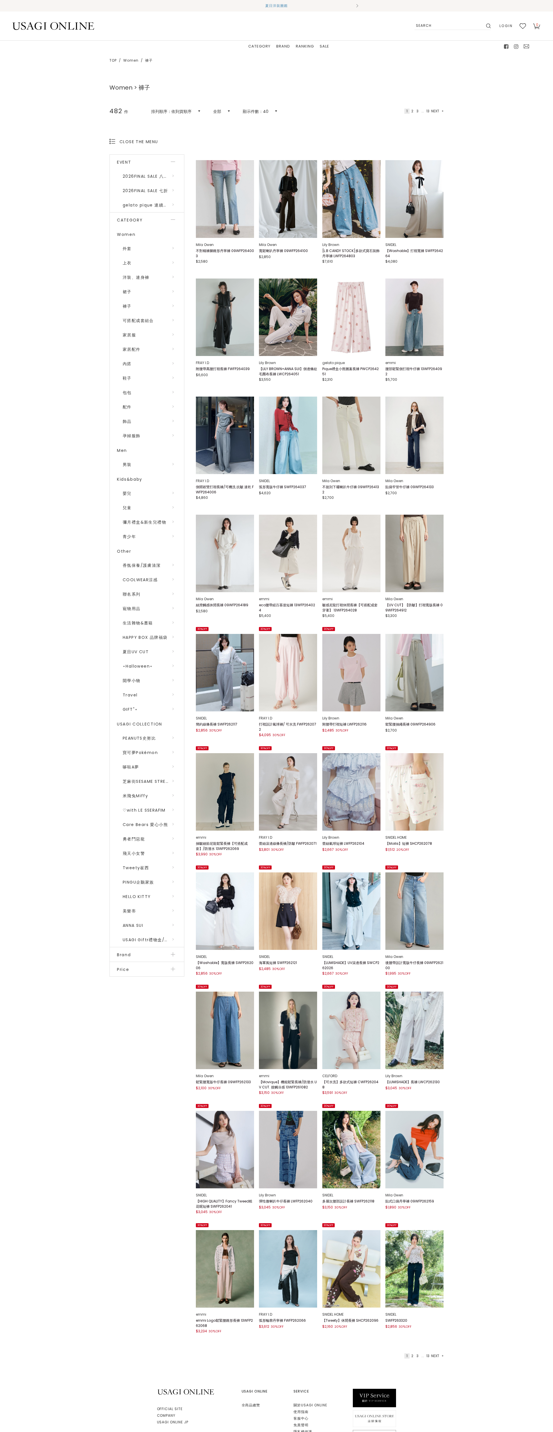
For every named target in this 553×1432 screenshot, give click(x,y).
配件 (127, 407)
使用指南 (300, 1411)
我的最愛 (522, 26)
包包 (127, 392)
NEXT (435, 111)
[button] (196, 6)
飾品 (127, 421)
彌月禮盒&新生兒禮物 (144, 522)
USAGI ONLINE (186, 1392)
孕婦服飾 (132, 436)
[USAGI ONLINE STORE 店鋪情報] (374, 1418)
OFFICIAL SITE (170, 1408)
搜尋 (488, 26)
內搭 (127, 364)
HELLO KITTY (137, 896)
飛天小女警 (134, 853)
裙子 (127, 292)
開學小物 (132, 680)
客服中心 (300, 1418)
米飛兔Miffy (135, 796)
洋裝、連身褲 (136, 277)
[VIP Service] (374, 1398)
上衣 (127, 263)
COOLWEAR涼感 (140, 580)
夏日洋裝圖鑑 (276, 5)
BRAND (283, 46)
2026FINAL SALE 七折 (145, 191)
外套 (127, 248)
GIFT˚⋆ (130, 709)
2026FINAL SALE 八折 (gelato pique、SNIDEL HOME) (153, 176)
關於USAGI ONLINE (310, 1405)
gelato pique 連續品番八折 (152, 205)
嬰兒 (127, 493)
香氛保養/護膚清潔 (142, 565)
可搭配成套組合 (138, 320)
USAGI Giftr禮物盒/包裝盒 (150, 940)
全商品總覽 (251, 1405)
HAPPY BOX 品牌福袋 (145, 637)
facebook (506, 46)
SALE (324, 46)
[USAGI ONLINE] (53, 26)
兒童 (127, 508)
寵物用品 (132, 608)
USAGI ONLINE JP (172, 1422)
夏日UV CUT (136, 652)
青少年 (129, 536)
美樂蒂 (129, 911)
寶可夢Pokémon (140, 752)
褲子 (127, 306)
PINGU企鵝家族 (138, 882)
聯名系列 (132, 594)
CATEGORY (259, 46)
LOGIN (506, 25)
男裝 (127, 464)
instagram (516, 46)
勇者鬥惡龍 (134, 839)
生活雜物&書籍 (138, 623)
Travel (130, 695)
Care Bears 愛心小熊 (145, 824)
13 (427, 111)
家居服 (129, 335)
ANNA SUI (133, 925)
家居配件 (132, 349)
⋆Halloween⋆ (138, 666)
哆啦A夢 (131, 767)
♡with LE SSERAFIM (144, 810)
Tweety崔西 (136, 868)
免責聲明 (300, 1424)
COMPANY (166, 1415)
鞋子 (127, 378)
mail (526, 46)
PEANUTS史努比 (139, 738)
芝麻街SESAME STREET (147, 781)
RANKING (305, 46)
